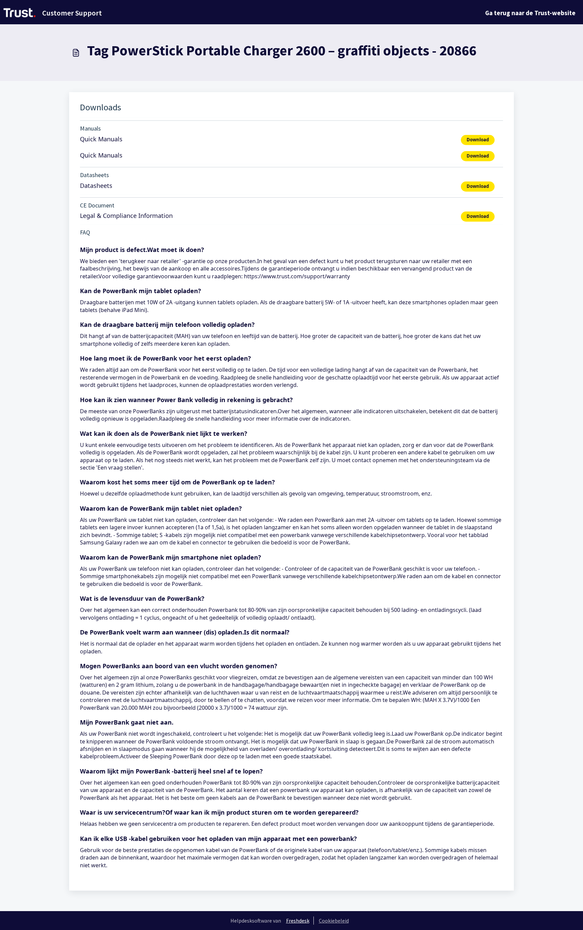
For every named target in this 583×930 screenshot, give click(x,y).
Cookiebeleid (334, 920)
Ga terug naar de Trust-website (530, 13)
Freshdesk (297, 920)
